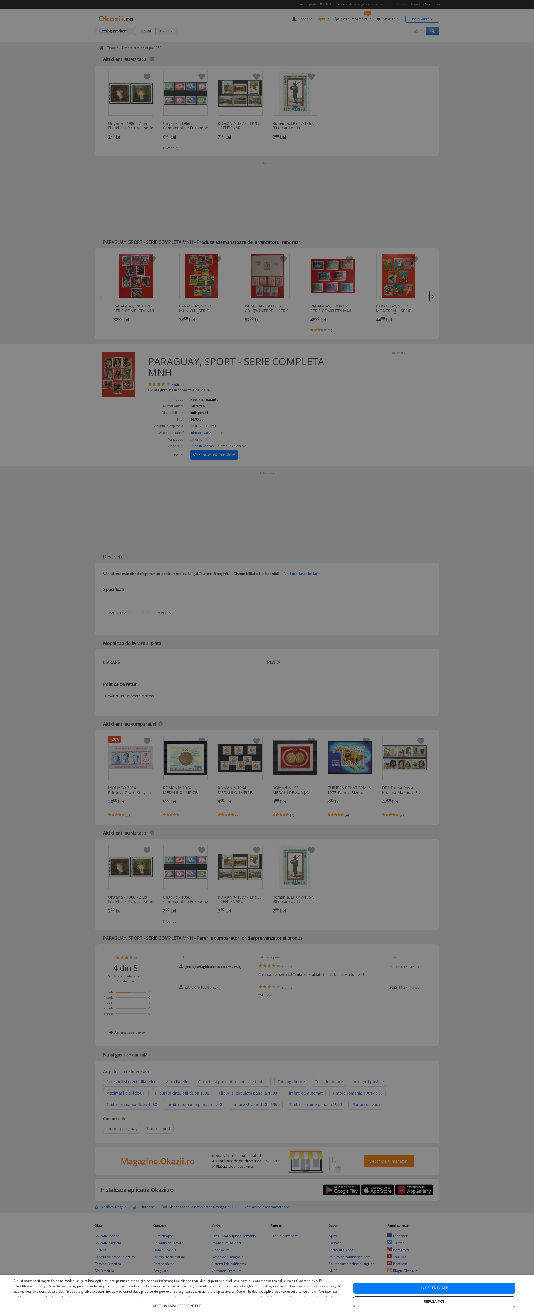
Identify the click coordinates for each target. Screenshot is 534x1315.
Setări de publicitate (162, 1297)
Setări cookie (277, 1297)
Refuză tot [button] (434, 1301)
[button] (177, 1303)
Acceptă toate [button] (434, 1288)
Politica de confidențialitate (312, 1297)
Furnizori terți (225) (313, 1286)
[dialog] (267, 1295)
